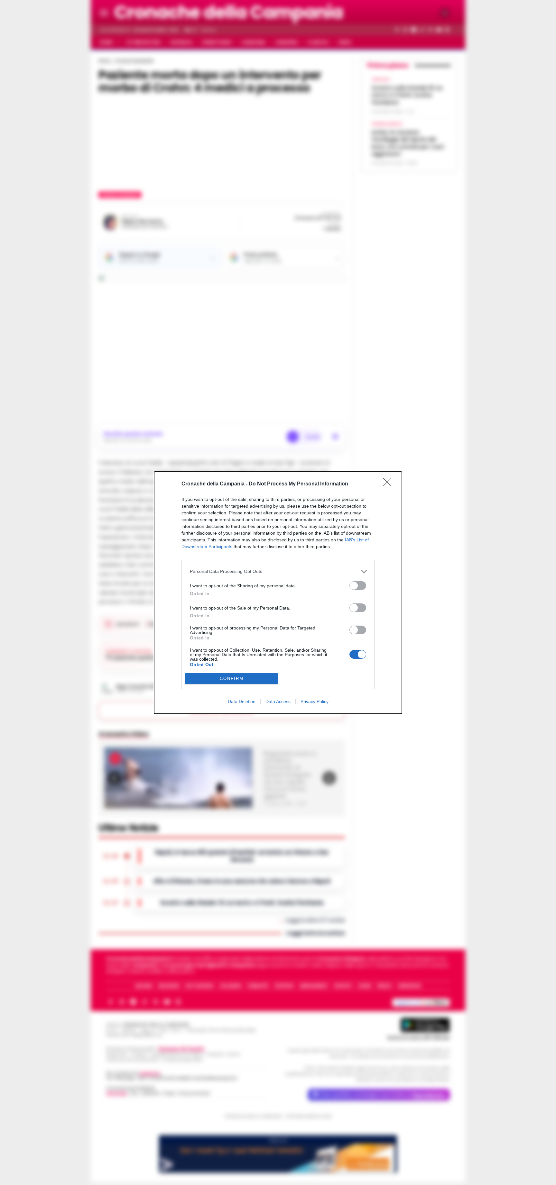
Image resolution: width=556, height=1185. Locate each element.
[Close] (389, 484)
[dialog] (278, 593)
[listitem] (278, 571)
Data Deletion (241, 701)
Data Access (278, 701)
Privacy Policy (315, 701)
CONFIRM (232, 678)
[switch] (357, 585)
